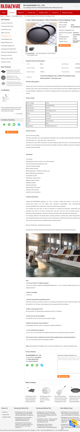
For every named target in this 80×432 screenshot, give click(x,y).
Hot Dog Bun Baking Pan (7, 45)
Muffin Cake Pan (5, 32)
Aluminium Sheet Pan (7, 23)
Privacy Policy (3, 430)
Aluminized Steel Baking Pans (9, 52)
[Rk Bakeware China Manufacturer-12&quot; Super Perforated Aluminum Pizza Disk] (3, 77)
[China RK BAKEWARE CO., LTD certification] (6, 97)
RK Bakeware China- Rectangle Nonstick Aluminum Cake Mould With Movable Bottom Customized (24, 413)
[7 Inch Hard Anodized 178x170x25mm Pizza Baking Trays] (41, 33)
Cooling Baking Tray (6, 39)
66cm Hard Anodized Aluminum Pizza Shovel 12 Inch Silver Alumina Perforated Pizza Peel (61, 399)
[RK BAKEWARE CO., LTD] (10, 6)
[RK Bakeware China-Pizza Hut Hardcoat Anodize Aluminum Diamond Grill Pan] (32, 390)
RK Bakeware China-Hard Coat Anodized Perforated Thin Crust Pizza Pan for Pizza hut (15, 83)
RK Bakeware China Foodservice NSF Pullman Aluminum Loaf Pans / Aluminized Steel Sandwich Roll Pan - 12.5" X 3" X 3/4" (47, 414)
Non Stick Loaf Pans (6, 55)
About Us (21, 12)
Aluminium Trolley (6, 62)
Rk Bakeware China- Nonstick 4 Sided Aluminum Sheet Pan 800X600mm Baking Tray (23, 419)
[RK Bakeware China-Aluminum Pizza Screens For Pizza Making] (46, 390)
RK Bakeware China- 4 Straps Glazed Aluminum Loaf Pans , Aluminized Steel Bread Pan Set (47, 420)
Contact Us (55, 12)
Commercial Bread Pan (7, 26)
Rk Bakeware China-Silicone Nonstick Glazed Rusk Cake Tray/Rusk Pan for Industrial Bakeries (47, 426)
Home (4, 12)
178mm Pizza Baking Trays (70, 346)
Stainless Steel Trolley (7, 58)
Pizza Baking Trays (17, 16)
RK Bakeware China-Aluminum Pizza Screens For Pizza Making (45, 399)
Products (12, 12)
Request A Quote (67, 12)
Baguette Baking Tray (6, 42)
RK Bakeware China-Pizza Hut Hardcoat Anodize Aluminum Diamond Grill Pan (31, 399)
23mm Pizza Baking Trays (55, 346)
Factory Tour (31, 12)
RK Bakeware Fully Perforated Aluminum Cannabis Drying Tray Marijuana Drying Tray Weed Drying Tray (24, 425)
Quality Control (43, 12)
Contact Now (65, 45)
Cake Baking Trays (6, 29)
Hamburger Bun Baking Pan (8, 49)
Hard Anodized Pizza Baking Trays (38, 346)
